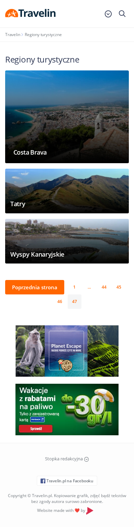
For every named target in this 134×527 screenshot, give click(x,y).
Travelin (12, 34)
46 (59, 301)
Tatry (17, 204)
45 (118, 287)
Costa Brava (29, 152)
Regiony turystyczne (43, 34)
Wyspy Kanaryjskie (37, 254)
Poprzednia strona (34, 287)
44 (104, 287)
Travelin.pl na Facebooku (69, 481)
